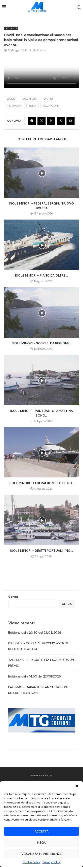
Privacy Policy (52, 862)
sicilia (32, 105)
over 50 (48, 98)
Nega (41, 843)
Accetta (42, 831)
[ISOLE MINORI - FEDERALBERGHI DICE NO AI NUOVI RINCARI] (41, 452)
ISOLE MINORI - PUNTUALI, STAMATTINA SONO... (41, 413)
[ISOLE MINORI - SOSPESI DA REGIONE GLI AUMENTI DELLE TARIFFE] (41, 312)
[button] (77, 786)
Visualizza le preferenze (42, 854)
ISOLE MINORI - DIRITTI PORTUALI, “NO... (41, 550)
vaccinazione (50, 105)
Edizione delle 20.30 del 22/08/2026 (34, 632)
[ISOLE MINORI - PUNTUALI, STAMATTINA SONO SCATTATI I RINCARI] (41, 380)
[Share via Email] (70, 121)
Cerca (13, 597)
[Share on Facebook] (32, 121)
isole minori (29, 98)
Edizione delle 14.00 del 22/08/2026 (34, 676)
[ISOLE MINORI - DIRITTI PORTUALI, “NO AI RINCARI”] (41, 520)
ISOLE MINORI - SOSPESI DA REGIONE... (41, 343)
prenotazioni (14, 105)
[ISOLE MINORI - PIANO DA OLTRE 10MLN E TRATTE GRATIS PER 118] (41, 245)
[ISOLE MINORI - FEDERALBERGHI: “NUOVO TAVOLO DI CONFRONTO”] (41, 173)
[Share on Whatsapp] (61, 121)
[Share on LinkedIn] (51, 121)
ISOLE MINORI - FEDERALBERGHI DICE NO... (42, 483)
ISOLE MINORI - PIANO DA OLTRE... (41, 275)
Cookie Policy (31, 862)
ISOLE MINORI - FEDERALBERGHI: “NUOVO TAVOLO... (41, 205)
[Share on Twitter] (41, 121)
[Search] (79, 7)
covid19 (11, 98)
